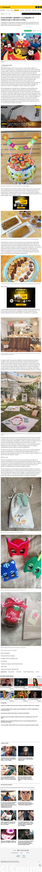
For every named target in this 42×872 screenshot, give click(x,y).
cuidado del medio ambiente (28, 671)
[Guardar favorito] (38, 31)
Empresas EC (16, 10)
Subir (38, 861)
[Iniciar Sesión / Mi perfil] (41, 7)
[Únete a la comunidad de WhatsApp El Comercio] (28, 31)
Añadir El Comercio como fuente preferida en (31, 13)
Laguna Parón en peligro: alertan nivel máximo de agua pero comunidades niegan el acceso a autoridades (20, 705)
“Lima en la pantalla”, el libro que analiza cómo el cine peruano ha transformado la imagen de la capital (19, 725)
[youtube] (24, 850)
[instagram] (22, 850)
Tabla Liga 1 (22, 10)
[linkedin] (26, 850)
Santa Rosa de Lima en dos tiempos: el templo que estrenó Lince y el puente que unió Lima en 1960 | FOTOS (19, 717)
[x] (20, 850)
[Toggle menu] (1, 7)
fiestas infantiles (11, 671)
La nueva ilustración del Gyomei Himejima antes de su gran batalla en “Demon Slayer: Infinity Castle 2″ (25, 803)
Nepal (41, 10)
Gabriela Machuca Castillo (7, 65)
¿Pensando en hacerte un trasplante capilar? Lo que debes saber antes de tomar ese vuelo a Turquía (8, 759)
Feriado (8, 10)
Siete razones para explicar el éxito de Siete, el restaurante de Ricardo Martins (15, 713)
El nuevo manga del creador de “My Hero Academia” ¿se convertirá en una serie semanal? (8, 823)
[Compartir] (40, 31)
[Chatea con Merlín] (36, 7)
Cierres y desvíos (28, 10)
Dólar (38, 10)
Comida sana (18, 671)
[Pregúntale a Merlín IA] (40, 865)
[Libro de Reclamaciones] (24, 856)
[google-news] (28, 850)
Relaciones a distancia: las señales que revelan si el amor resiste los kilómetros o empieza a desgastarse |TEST (25, 778)
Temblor (11, 10)
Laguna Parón (34, 10)
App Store (21, 852)
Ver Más (37, 671)
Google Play (28, 852)
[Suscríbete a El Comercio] (38, 7)
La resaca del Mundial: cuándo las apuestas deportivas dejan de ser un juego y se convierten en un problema (8, 778)
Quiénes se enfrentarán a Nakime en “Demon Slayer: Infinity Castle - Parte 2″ (8, 842)
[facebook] (18, 850)
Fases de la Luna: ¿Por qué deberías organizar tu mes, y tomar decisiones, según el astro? (25, 759)
